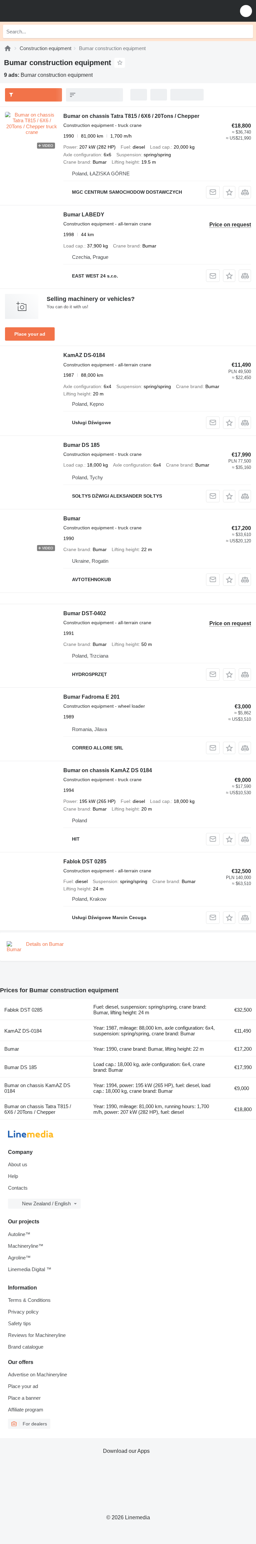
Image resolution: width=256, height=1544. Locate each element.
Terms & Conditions (29, 1300)
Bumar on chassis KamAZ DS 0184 (107, 770)
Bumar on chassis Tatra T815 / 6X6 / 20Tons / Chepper (131, 116)
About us (17, 1164)
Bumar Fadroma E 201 (91, 697)
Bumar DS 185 (81, 445)
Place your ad (29, 334)
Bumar (71, 518)
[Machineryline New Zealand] (46, 11)
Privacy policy (23, 1312)
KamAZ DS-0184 (84, 355)
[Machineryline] (7, 48)
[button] (246, 11)
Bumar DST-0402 (84, 613)
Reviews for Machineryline (37, 1335)
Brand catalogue (25, 1347)
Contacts (18, 1188)
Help (13, 1176)
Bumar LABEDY (83, 214)
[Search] (246, 31)
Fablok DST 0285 (84, 861)
